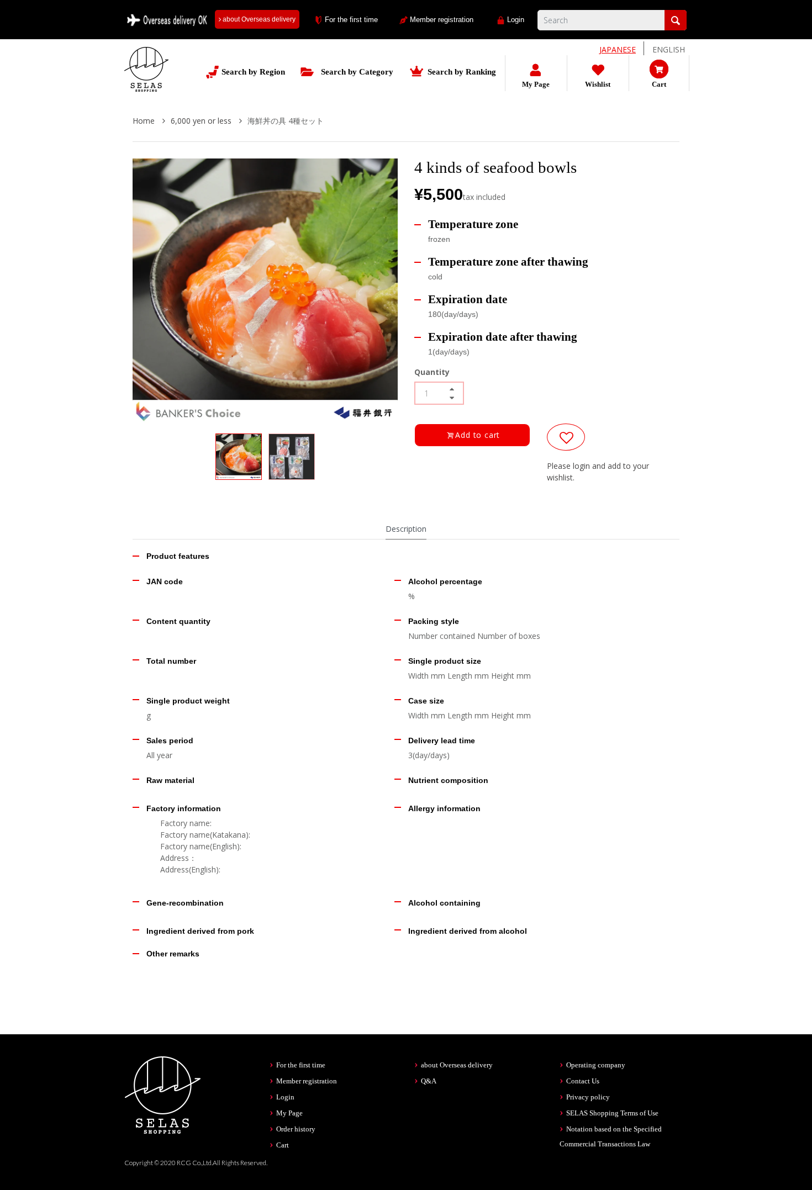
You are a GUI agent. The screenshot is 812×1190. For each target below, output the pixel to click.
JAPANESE (617, 49)
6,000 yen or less (202, 120)
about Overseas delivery (258, 19)
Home (145, 120)
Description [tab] (406, 528)
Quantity (432, 372)
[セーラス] (146, 77)
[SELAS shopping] (163, 1093)
